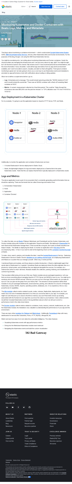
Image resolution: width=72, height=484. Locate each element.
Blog (7, 423)
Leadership (9, 421)
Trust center (28, 438)
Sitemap (8, 462)
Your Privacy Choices (22, 477)
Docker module (9, 305)
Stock (52, 426)
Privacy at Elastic (30, 441)
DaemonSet (64, 243)
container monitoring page (61, 250)
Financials (53, 423)
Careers (8, 436)
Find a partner (29, 418)
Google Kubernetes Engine (59, 52)
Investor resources (56, 418)
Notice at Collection (11, 477)
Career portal (10, 438)
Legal (26, 436)
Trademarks (9, 460)
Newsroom (9, 426)
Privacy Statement (25, 460)
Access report (38, 1)
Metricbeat (36, 313)
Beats (21, 241)
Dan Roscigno (7, 33)
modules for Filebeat (22, 313)
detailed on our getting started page (39, 257)
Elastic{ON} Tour (55, 438)
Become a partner (30, 426)
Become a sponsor (56, 441)
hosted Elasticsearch (50, 255)
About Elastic (10, 418)
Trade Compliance (30, 444)
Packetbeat (53, 313)
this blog (57, 247)
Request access (30, 423)
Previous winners (55, 436)
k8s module (8, 291)
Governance (54, 421)
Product (14, 22)
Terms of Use (16, 460)
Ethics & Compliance (31, 446)
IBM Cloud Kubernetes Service (16, 55)
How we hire (10, 441)
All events (53, 444)
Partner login (29, 421)
